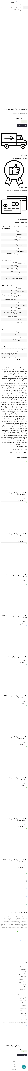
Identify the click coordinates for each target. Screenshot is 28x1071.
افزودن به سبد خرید (22, 125)
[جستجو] (1, 2)
